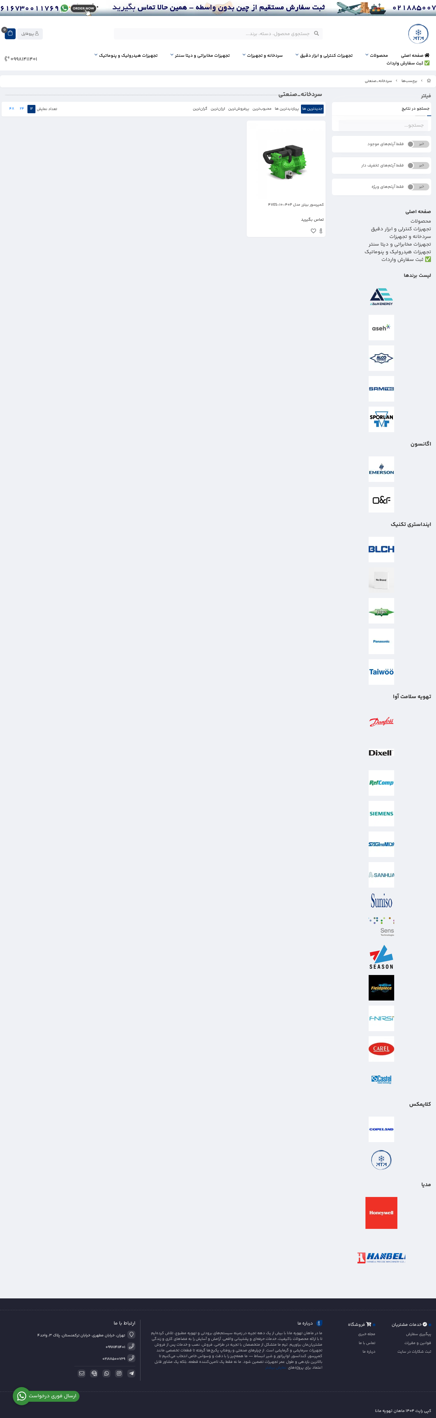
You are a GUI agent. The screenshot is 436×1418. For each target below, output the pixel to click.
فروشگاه (357, 1324)
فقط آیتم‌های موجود (385, 144)
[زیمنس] (382, 813)
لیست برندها (417, 276)
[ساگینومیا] (382, 844)
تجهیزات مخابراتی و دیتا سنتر (202, 55)
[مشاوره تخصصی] (218, 8)
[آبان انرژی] (382, 297)
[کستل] (382, 1079)
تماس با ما (367, 1343)
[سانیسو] (382, 900)
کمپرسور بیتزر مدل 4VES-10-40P (296, 205)
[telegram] (130, 1374)
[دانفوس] (382, 721)
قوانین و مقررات (417, 1343)
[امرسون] (382, 469)
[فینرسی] (382, 1018)
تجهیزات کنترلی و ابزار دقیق (326, 55)
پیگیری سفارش (418, 1334)
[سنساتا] (382, 926)
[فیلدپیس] (382, 987)
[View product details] (321, 231)
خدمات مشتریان (407, 1324)
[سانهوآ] (382, 875)
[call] (93, 1374)
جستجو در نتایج (416, 109)
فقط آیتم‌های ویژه (388, 187)
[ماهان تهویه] (382, 1160)
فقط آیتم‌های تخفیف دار (382, 165)
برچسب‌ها (409, 81)
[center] (316, 34)
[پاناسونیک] (382, 641)
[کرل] (382, 1049)
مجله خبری (366, 1334)
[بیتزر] (382, 610)
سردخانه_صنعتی (378, 81)
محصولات (379, 55)
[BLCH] (382, 549)
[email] (80, 1374)
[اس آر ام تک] (382, 388)
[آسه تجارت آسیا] (382, 327)
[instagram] (118, 1374)
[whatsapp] (105, 1374)
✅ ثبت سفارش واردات (408, 63)
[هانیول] (382, 1212)
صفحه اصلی (413, 55)
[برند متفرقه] (382, 580)
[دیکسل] (382, 752)
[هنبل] (382, 1257)
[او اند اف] (382, 499)
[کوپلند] (382, 1129)
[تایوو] (382, 672)
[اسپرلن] (382, 419)
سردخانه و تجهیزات (265, 55)
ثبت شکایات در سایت (414, 1352)
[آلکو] (382, 358)
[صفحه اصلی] (429, 81)
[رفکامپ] (382, 783)
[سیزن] (382, 957)
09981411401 (23, 59)
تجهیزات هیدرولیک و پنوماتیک (128, 55)
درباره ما (369, 1352)
